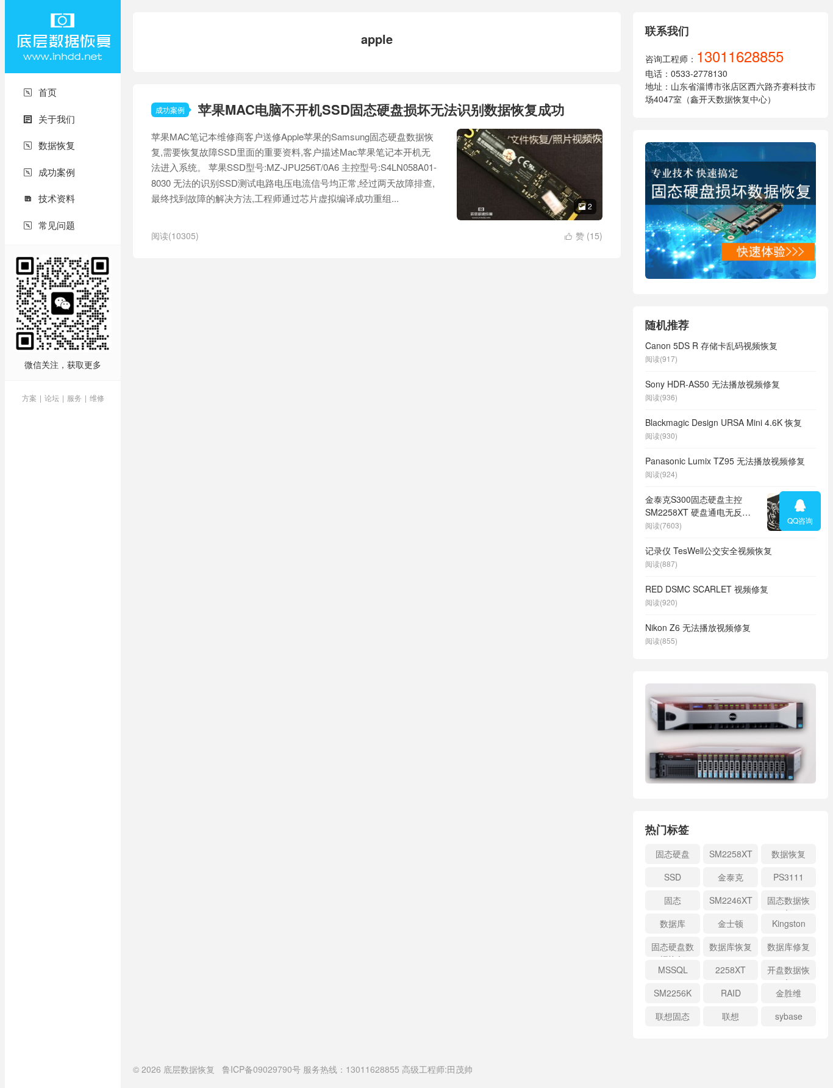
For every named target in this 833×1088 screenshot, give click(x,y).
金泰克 (730, 877)
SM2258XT (731, 854)
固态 (672, 900)
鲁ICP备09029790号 (261, 1069)
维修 (97, 397)
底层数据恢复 (63, 36)
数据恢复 (49, 145)
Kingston (789, 923)
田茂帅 (460, 1069)
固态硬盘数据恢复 (672, 948)
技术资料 (49, 198)
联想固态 (673, 1016)
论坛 (52, 397)
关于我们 (49, 118)
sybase (789, 1016)
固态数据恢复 (788, 902)
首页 (40, 91)
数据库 (672, 923)
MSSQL (673, 970)
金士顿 (730, 923)
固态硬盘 (673, 854)
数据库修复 (788, 946)
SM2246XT (731, 900)
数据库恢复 (730, 946)
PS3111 (788, 877)
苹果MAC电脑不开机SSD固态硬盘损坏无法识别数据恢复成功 (381, 109)
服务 (74, 397)
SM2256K (673, 993)
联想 (730, 1016)
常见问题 (49, 224)
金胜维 (788, 993)
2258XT (730, 970)
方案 (29, 397)
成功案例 (49, 171)
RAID (731, 993)
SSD (672, 877)
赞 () (583, 235)
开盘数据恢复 (788, 972)
